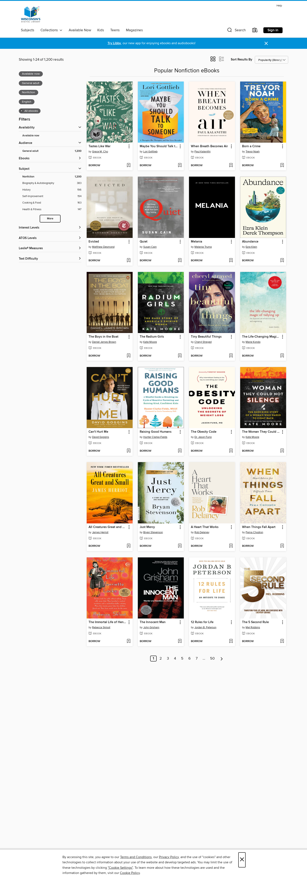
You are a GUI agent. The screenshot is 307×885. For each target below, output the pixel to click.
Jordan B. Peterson (205, 627)
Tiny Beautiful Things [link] (206, 337)
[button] (236, 31)
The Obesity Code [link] (203, 432)
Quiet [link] (143, 242)
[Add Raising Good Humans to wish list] (179, 451)
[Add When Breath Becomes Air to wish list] (230, 165)
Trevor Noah (253, 151)
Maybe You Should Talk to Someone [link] (159, 146)
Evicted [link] (94, 242)
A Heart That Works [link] (204, 527)
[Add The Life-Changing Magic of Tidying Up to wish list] (282, 356)
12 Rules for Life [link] (202, 622)
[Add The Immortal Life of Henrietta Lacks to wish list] (128, 641)
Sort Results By (241, 60)
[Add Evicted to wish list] (128, 260)
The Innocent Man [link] (153, 622)
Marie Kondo (253, 342)
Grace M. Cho (100, 151)
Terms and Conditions (136, 857)
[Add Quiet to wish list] (179, 260)
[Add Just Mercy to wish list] (179, 546)
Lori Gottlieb (150, 151)
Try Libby (114, 43)
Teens (115, 30)
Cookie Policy (130, 873)
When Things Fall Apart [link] (258, 527)
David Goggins (100, 437)
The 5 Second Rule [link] (255, 622)
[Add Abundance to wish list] (282, 260)
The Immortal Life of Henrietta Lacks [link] (108, 622)
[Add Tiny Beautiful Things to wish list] (230, 356)
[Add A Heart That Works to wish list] (230, 546)
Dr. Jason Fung (203, 437)
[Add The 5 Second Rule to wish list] (282, 641)
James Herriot (100, 532)
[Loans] (255, 31)
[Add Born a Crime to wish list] (282, 165)
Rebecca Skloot (101, 627)
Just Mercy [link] (147, 527)
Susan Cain (150, 247)
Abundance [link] (250, 242)
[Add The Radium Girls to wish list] (179, 356)
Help (279, 5)
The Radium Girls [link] (152, 337)
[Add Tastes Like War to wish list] (128, 165)
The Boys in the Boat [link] (103, 337)
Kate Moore (150, 342)
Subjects (27, 30)
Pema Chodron (254, 532)
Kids (100, 30)
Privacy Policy (169, 857)
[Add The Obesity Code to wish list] (230, 451)
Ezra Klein (251, 247)
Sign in (273, 30)
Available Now (80, 30)
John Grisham (151, 627)
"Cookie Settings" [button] (120, 868)
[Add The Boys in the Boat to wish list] (128, 356)
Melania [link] (196, 242)
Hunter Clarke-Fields (155, 437)
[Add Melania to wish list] (230, 260)
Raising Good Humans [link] (155, 432)
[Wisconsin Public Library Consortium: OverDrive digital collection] (31, 14)
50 (212, 658)
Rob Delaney (201, 532)
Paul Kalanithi (202, 151)
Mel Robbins (253, 627)
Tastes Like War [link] (99, 146)
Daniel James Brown (104, 342)
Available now (30, 135)
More (50, 218)
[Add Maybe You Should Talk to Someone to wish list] (179, 165)
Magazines (134, 30)
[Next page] (222, 658)
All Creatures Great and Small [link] (108, 527)
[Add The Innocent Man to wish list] (179, 641)
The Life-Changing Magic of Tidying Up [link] (261, 337)
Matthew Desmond (103, 247)
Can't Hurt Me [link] (98, 432)
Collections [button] (50, 30)
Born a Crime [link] (251, 146)
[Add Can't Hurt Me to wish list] (128, 451)
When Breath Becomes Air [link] (209, 146)
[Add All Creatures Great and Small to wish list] (128, 546)
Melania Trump (203, 247)
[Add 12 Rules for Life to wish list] (230, 641)
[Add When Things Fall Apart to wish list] (282, 546)
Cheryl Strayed (203, 342)
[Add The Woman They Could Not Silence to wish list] (282, 451)
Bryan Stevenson (153, 532)
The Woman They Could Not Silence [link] (261, 432)
